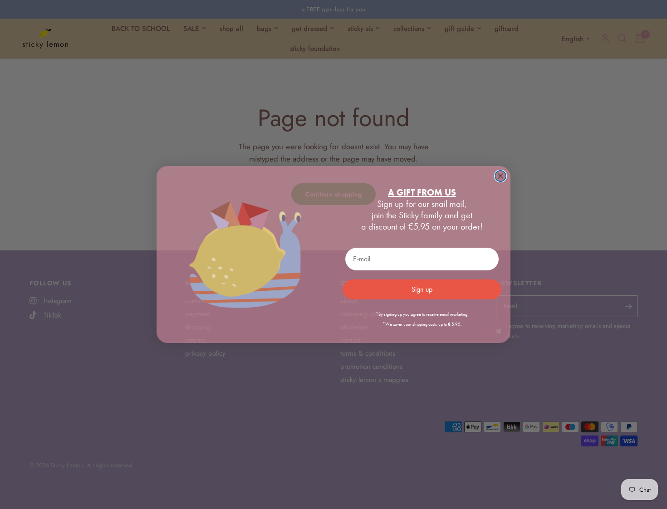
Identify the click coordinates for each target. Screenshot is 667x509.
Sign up (422, 289)
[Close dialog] (500, 176)
